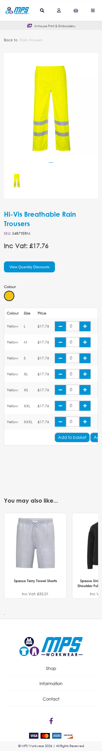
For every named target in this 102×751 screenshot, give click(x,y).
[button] (51, 668)
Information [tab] (51, 683)
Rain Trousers (31, 39)
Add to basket (72, 437)
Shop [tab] (51, 668)
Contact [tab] (51, 699)
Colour (10, 286)
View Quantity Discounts (29, 267)
